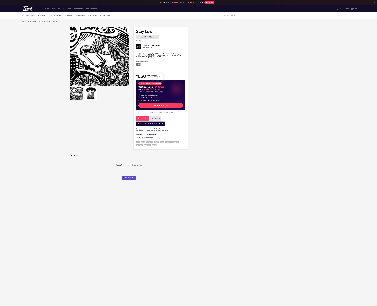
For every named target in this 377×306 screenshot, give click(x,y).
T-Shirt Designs (32, 21)
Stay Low (55, 21)
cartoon (150, 142)
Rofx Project (155, 45)
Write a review (129, 178)
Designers (106, 15)
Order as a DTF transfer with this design (150, 123)
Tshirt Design (29, 15)
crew (162, 142)
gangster (175, 142)
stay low (147, 145)
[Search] (235, 15)
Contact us (78, 9)
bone (143, 142)
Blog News (67, 9)
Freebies (81, 15)
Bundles (69, 15)
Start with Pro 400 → (161, 105)
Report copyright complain (144, 137)
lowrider (139, 145)
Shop (47, 9)
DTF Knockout (91, 9)
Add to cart (142, 118)
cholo (156, 142)
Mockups (93, 15)
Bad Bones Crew (44, 21)
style (154, 145)
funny (168, 142)
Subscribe (56, 9)
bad (137, 142)
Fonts (42, 15)
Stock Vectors (56, 15)
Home (23, 21)
